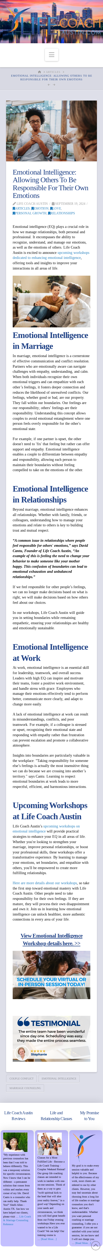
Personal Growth (30, 213)
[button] (51, 55)
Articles (22, 208)
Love (57, 208)
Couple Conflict (22, 1078)
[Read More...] (49, 1239)
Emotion (41, 208)
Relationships (62, 213)
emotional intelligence (59, 1078)
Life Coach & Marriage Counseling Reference (17, 1220)
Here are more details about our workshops (45, 883)
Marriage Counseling (25, 1088)
